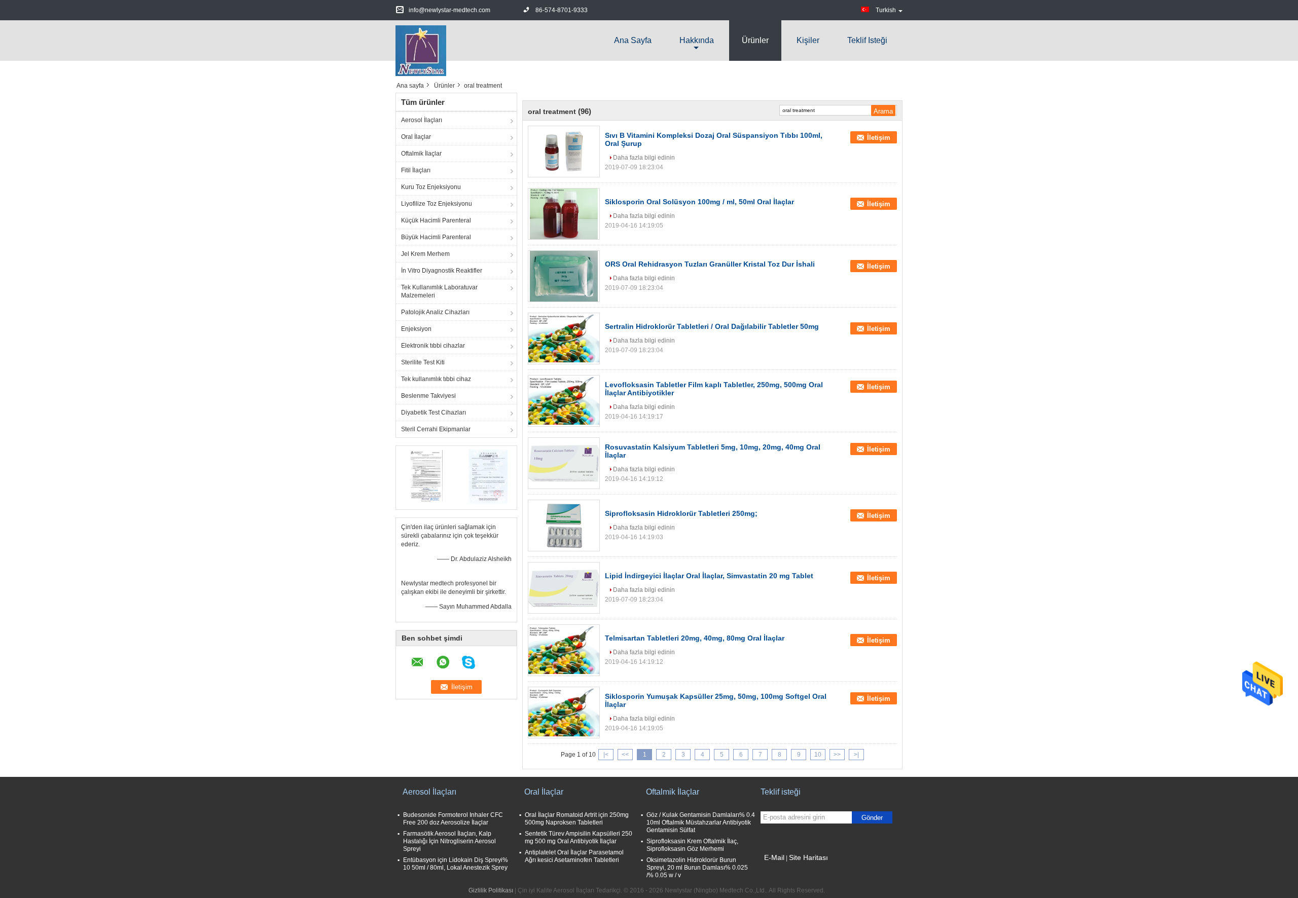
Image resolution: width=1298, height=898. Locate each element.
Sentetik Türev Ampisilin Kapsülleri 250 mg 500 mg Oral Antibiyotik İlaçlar (578, 837)
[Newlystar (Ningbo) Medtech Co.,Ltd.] (420, 50)
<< (625, 754)
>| (856, 754)
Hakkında (696, 40)
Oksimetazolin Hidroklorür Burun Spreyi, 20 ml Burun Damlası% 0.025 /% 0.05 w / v (697, 867)
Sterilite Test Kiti (423, 362)
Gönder (872, 817)
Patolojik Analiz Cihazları (435, 312)
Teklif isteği (867, 40)
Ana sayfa (633, 40)
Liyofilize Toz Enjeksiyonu (436, 203)
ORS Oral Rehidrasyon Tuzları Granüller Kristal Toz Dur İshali (710, 264)
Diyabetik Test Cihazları (433, 412)
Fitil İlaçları (415, 170)
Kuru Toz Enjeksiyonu (431, 187)
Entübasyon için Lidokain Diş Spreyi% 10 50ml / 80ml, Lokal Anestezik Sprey (455, 863)
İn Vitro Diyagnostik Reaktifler (441, 270)
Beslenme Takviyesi (428, 395)
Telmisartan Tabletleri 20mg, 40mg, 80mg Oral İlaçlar (694, 638)
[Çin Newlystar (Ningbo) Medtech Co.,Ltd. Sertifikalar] (426, 476)
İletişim (878, 137)
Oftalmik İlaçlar (421, 153)
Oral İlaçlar (416, 136)
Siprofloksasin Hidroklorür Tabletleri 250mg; (681, 513)
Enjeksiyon (416, 328)
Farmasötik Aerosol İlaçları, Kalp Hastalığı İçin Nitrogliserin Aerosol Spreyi (449, 841)
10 (817, 754)
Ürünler (755, 40)
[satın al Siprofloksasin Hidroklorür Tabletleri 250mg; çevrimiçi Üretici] (563, 525)
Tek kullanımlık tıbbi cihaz (436, 379)
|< (605, 754)
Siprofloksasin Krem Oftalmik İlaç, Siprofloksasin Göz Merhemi (692, 845)
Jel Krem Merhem (425, 253)
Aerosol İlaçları (421, 120)
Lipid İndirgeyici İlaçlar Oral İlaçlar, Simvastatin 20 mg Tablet (709, 576)
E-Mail (774, 857)
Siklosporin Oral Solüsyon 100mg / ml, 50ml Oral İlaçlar (699, 202)
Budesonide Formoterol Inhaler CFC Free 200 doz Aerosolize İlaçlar (453, 818)
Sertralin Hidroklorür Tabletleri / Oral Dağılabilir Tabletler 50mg (712, 326)
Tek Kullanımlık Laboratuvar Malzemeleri (439, 291)
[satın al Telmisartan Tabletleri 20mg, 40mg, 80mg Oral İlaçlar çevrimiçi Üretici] (563, 650)
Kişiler (808, 40)
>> (837, 754)
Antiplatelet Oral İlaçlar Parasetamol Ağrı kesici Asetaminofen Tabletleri (574, 856)
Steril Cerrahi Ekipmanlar (436, 429)
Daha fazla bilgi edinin (644, 157)
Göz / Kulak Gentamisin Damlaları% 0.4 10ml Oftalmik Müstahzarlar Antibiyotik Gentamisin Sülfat (700, 822)
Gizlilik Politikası (490, 890)
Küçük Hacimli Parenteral (436, 220)
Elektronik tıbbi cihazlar (433, 345)
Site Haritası (808, 857)
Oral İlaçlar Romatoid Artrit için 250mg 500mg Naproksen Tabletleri (577, 818)
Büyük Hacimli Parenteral (436, 237)
